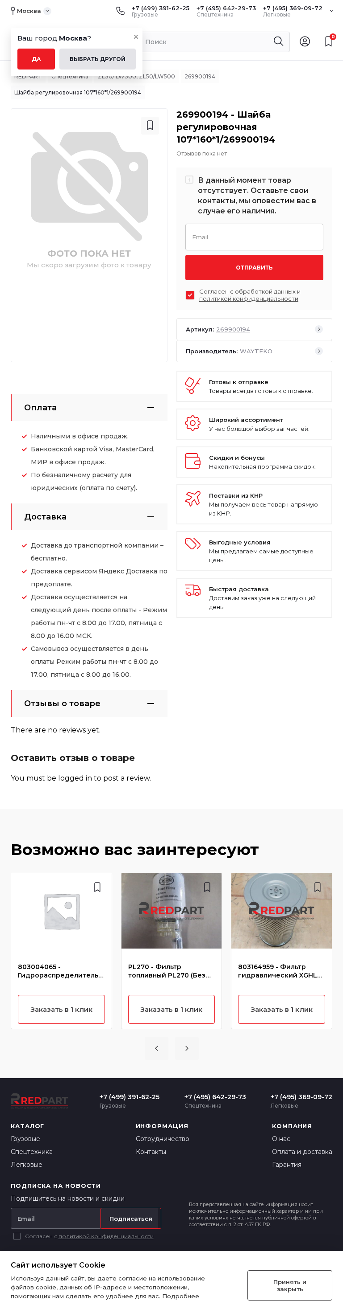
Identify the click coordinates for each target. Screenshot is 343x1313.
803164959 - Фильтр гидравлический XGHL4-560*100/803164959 (281, 971)
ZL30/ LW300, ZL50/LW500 (136, 76)
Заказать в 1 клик (61, 1009)
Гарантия (286, 1165)
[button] (156, 1048)
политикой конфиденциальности (248, 298)
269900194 (199, 76)
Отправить (254, 267)
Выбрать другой (97, 59)
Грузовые (25, 1139)
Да (36, 59)
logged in (75, 778)
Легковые (26, 1165)
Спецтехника (69, 76)
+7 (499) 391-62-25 (160, 8)
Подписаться (130, 1218)
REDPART (28, 76)
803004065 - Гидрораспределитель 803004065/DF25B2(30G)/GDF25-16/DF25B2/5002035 (61, 971)
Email (200, 236)
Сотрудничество (162, 1139)
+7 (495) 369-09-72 (292, 8)
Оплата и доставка (302, 1152)
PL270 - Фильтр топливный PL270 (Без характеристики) (166, 971)
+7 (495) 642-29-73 (226, 8)
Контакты (151, 1152)
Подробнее (180, 1296)
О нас (281, 1139)
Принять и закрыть (289, 1285)
